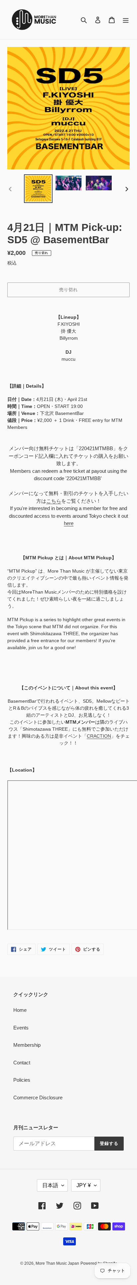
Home (20, 1010)
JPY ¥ (83, 1185)
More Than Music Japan (57, 1263)
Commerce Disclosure (38, 1097)
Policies (21, 1080)
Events (21, 1027)
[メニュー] (126, 20)
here (68, 523)
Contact (21, 1062)
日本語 (50, 1185)
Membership (27, 1045)
